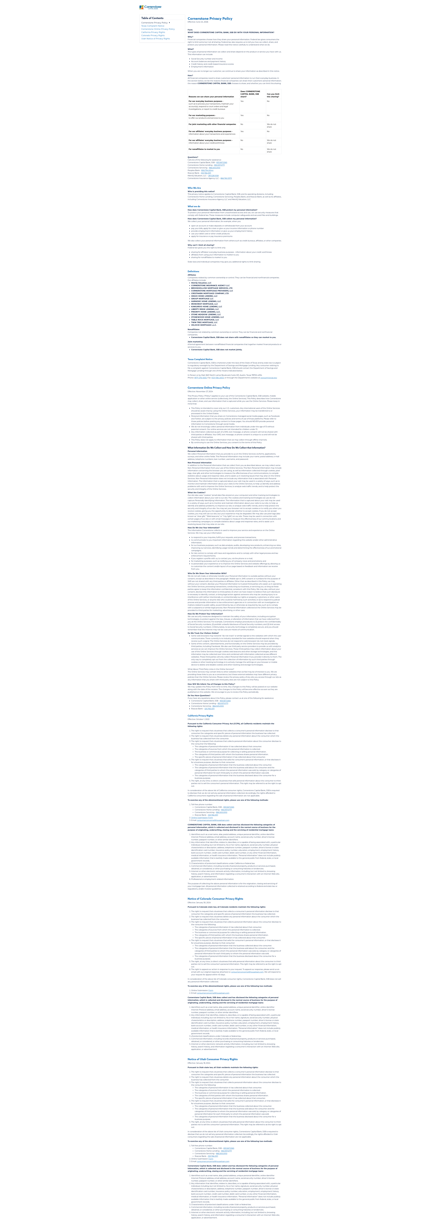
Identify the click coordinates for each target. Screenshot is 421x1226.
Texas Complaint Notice (152, 26)
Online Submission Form (202, 817)
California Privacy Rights (153, 32)
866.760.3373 (226, 178)
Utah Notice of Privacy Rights (155, 38)
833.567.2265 (221, 162)
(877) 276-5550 (200, 378)
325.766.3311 (206, 173)
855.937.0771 (219, 165)
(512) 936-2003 (217, 378)
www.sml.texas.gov (268, 378)
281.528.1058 (213, 175)
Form (211, 990)
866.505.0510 (214, 168)
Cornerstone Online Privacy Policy (158, 29)
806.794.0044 (207, 170)
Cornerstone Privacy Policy (154, 23)
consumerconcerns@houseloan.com (213, 820)
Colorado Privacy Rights (153, 35)
